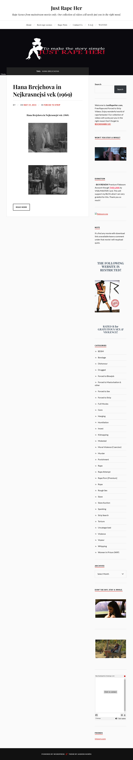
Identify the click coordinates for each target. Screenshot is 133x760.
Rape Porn (62, 24)
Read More (21, 207)
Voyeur (101, 540)
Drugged (102, 370)
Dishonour (103, 363)
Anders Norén (84, 754)
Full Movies (103, 403)
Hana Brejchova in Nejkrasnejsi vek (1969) (42, 90)
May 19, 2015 (30, 105)
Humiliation (103, 422)
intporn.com (100, 739)
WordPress (59, 754)
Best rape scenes (44, 24)
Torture (101, 521)
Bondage (102, 357)
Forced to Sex (104, 391)
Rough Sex (102, 490)
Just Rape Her (66, 8)
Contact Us (77, 24)
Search (98, 84)
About (28, 24)
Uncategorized (104, 527)
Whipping (102, 546)
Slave (100, 496)
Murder (101, 453)
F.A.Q (90, 24)
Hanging (101, 416)
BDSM (101, 351)
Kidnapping (103, 434)
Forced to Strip (52, 105)
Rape (100, 465)
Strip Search (103, 515)
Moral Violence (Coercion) (109, 447)
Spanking (102, 509)
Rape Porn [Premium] (107, 478)
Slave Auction (104, 502)
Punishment (103, 459)
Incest (100, 428)
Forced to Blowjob (106, 376)
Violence (102, 534)
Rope (100, 484)
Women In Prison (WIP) (108, 552)
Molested (102, 441)
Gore (100, 410)
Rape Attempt (104, 472)
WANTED (103, 24)
